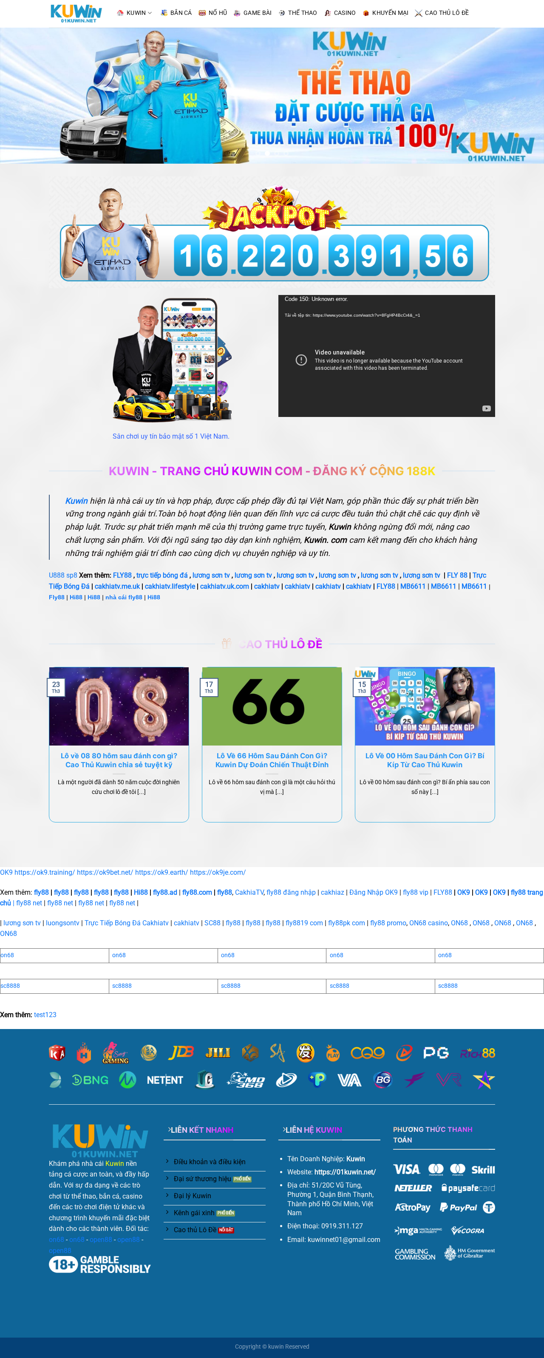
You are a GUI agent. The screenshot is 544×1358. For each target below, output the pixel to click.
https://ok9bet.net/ (105, 872)
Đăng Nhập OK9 (373, 892)
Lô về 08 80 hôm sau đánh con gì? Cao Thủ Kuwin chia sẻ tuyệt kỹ (119, 760)
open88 (101, 1240)
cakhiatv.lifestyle (170, 586)
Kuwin (114, 1164)
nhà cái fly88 (123, 597)
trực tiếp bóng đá (162, 575)
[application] (386, 356)
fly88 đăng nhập (291, 892)
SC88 (212, 923)
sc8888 (10, 985)
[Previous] (21, 95)
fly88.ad (165, 892)
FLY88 (122, 575)
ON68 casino (428, 923)
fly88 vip (415, 892)
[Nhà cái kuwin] (76, 14)
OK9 (6, 872)
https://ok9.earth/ (161, 872)
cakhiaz (332, 892)
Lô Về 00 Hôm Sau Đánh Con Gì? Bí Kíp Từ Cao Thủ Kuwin (425, 760)
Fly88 (57, 597)
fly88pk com (346, 923)
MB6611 (413, 586)
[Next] (522, 95)
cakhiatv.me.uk (117, 586)
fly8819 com (304, 923)
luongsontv (62, 923)
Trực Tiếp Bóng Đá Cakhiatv (127, 923)
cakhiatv (267, 586)
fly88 (41, 892)
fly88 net (29, 903)
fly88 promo (388, 923)
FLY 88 (457, 575)
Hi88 (76, 597)
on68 (7, 955)
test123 (45, 1015)
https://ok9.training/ (44, 872)
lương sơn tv (211, 575)
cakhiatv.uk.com (224, 586)
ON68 (459, 923)
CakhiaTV (249, 892)
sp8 (71, 575)
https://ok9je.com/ (218, 872)
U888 (57, 575)
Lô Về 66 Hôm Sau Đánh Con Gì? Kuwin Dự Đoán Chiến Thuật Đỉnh (272, 760)
